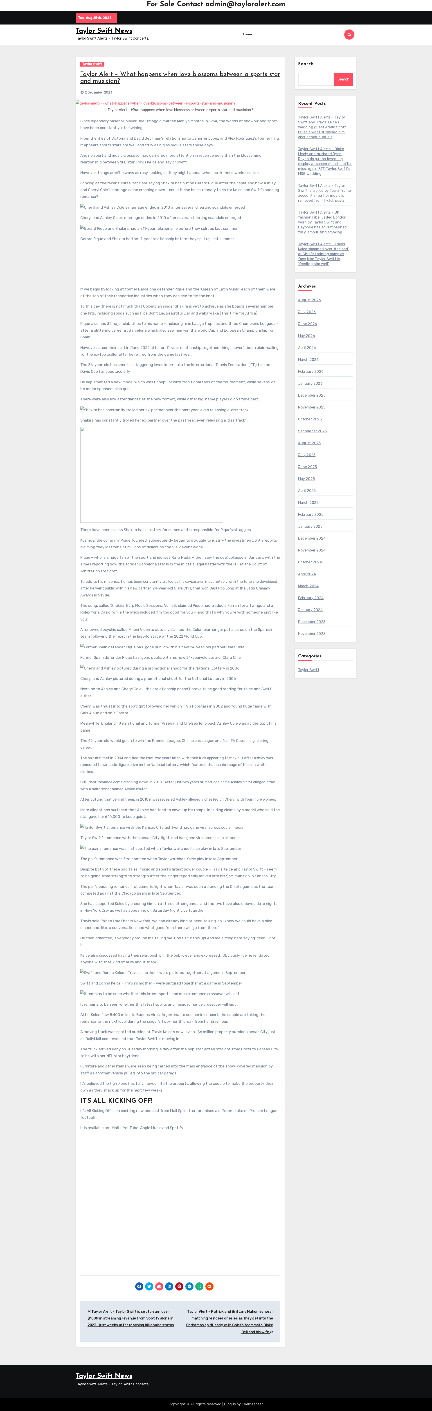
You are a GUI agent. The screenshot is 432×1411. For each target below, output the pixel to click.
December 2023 (312, 622)
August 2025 (309, 443)
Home (246, 34)
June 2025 (307, 467)
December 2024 (312, 538)
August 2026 (309, 300)
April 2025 (307, 491)
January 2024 (310, 610)
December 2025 (312, 395)
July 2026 (307, 312)
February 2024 (311, 598)
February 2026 (311, 371)
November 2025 (312, 407)
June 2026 (307, 324)
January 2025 (310, 526)
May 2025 (306, 479)
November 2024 (312, 550)
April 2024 (307, 574)
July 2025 (307, 455)
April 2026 (307, 348)
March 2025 (308, 502)
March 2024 (308, 586)
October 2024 (310, 562)
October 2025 (310, 419)
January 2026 (310, 383)
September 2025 (312, 431)
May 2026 (306, 336)
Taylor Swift (92, 64)
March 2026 (308, 359)
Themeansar (252, 1404)
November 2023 (312, 634)
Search (306, 64)
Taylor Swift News (104, 31)
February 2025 (311, 514)
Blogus (230, 1404)
